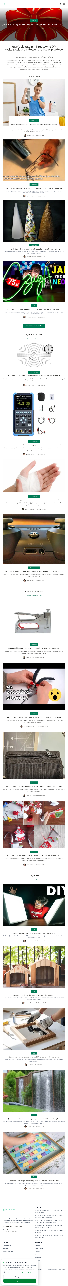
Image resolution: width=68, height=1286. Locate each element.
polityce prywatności (26, 1273)
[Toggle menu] (64, 4)
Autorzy (6, 1242)
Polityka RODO (41, 1269)
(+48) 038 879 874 (10, 1229)
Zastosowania (34, 372)
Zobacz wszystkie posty (34, 339)
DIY (34, 20)
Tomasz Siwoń (7, 1245)
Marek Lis (5, 1248)
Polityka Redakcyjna (52, 1269)
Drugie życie (34, 120)
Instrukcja (37, 1245)
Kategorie (38, 1242)
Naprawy (34, 184)
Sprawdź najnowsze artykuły (34, 326)
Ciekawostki (38, 1257)
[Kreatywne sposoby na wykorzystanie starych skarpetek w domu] (34, 102)
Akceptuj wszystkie (20, 1281)
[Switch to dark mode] (60, 3)
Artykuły (38, 1207)
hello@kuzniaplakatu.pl (11, 1231)
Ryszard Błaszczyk (8, 1251)
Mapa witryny (62, 1269)
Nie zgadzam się (19, 1277)
